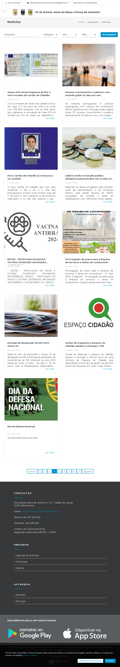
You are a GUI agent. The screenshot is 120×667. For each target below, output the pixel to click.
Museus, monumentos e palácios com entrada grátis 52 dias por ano (87, 94)
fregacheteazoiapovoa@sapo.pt (48, 3)
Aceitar (110, 661)
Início (81, 22)
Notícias (20, 595)
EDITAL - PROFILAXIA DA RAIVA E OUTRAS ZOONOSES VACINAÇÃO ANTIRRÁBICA (26, 261)
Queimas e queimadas (85, 3)
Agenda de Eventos (27, 555)
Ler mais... (50, 118)
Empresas (21, 561)
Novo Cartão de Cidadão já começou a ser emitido (30, 177)
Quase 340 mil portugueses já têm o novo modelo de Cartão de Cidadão (29, 94)
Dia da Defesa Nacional (21, 426)
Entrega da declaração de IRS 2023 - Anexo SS (28, 344)
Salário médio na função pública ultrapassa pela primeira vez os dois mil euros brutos (88, 177)
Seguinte (88, 471)
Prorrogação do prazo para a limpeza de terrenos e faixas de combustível (87, 261)
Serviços (20, 601)
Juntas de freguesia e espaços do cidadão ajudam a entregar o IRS (85, 344)
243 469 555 (13, 3)
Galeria (19, 568)
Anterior (32, 471)
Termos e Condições (30, 655)
